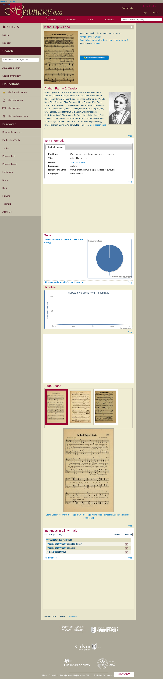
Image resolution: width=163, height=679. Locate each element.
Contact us (72, 616)
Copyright (53, 675)
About (44, 675)
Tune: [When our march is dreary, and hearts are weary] (104, 40)
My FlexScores (15, 100)
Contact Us (71, 675)
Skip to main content (9, 1)
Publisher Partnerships (103, 675)
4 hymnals (95, 43)
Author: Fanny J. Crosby (90, 37)
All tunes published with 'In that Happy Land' (65, 282)
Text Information (55, 147)
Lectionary (7, 172)
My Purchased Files (18, 116)
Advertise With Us (84, 675)
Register (155, 13)
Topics (5, 148)
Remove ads (127, 8)
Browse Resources (11, 132)
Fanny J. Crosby (77, 162)
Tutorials (6, 204)
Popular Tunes (9, 164)
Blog (4, 188)
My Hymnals (14, 108)
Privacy (61, 675)
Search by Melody (11, 76)
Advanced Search (11, 68)
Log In (5, 35)
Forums (6, 196)
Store (90, 19)
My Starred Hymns (17, 92)
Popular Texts (9, 156)
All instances (51, 558)
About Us (7, 212)
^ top (130, 136)
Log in (145, 13)
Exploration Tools (11, 140)
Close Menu (13, 27)
